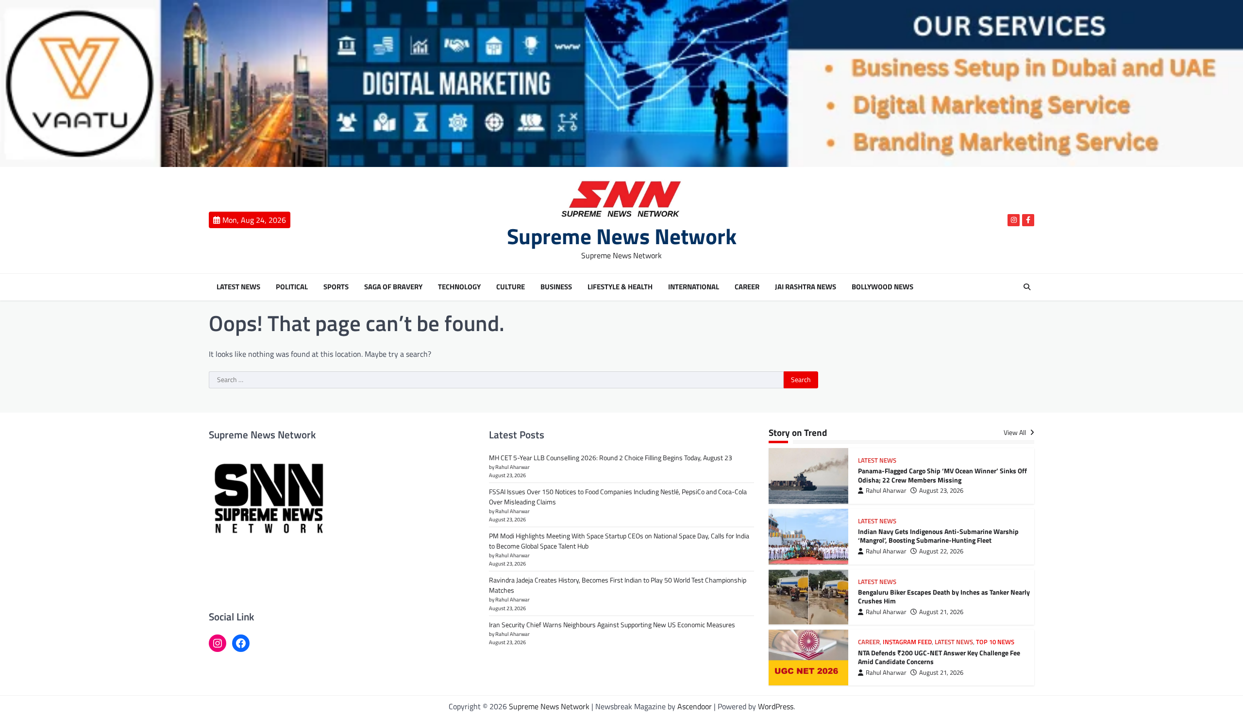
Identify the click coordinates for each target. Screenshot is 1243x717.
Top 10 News (995, 642)
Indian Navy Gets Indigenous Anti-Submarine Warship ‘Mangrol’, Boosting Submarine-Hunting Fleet (938, 536)
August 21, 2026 (941, 612)
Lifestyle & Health (620, 287)
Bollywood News (882, 287)
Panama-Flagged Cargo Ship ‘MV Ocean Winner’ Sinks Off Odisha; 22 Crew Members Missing (942, 475)
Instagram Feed (907, 642)
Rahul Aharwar (886, 490)
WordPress (775, 706)
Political (292, 287)
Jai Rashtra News (805, 287)
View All (1015, 433)
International (693, 287)
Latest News (238, 287)
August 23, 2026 (941, 490)
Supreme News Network (622, 235)
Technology (459, 287)
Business (556, 287)
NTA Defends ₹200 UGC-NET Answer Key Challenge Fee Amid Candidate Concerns (939, 657)
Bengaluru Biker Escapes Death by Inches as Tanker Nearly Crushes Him (944, 597)
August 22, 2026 (941, 551)
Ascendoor (694, 706)
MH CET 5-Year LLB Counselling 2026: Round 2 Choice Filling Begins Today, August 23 (610, 457)
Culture (510, 287)
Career (747, 287)
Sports (336, 287)
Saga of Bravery (393, 287)
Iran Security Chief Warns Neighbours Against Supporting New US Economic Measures (612, 624)
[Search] (1027, 287)
